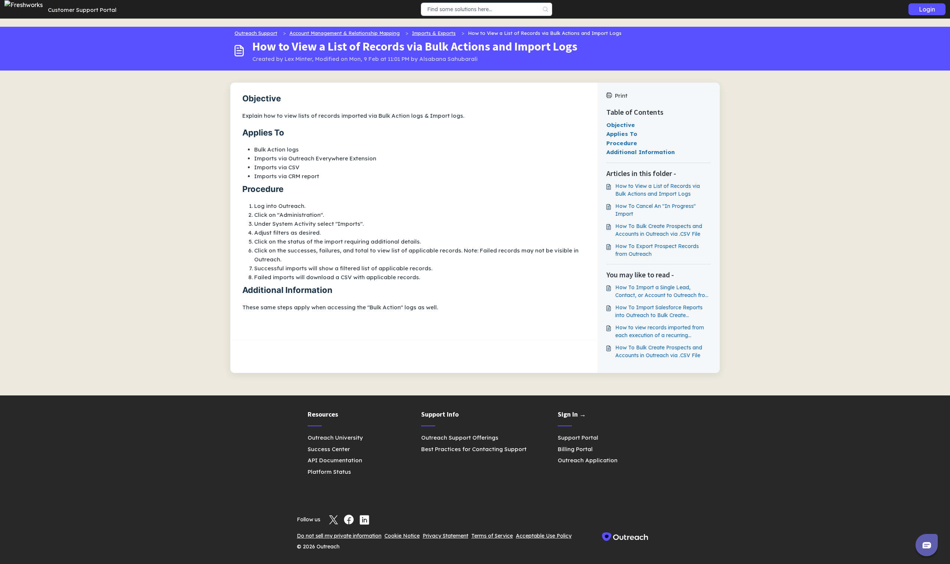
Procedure (621, 143)
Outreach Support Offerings (459, 437)
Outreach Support (256, 33)
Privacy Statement (445, 535)
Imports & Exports (434, 33)
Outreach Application (588, 460)
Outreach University (335, 437)
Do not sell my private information (339, 535)
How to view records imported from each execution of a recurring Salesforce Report (659, 331)
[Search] (545, 9)
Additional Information (640, 152)
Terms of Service (492, 535)
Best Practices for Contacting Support (474, 449)
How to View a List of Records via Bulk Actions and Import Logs (657, 190)
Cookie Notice (402, 535)
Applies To (621, 133)
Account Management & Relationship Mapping (344, 33)
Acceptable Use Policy (543, 535)
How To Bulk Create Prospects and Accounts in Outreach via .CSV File (658, 230)
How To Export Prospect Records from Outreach (657, 250)
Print (621, 95)
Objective (620, 124)
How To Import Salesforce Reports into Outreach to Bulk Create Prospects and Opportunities (658, 311)
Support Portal (578, 437)
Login (927, 9)
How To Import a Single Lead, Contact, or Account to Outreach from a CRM (662, 291)
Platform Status (329, 471)
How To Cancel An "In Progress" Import (655, 210)
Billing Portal (575, 449)
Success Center (329, 449)
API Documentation (335, 460)
